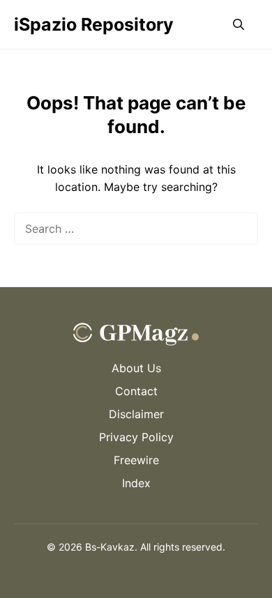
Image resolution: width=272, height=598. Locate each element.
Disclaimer (136, 414)
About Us (136, 368)
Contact (136, 391)
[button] (238, 24)
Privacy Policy (136, 437)
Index (136, 483)
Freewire (136, 460)
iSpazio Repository (94, 24)
